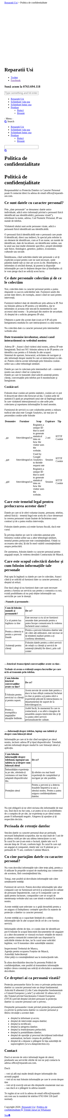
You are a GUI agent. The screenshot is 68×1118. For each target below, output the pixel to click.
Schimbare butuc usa (21, 104)
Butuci (20, 110)
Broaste (21, 113)
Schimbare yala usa (20, 101)
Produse (15, 107)
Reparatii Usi (11, 2)
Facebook (16, 80)
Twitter (14, 77)
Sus (6, 1115)
